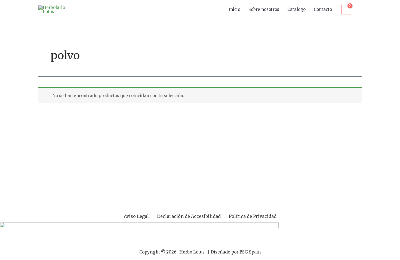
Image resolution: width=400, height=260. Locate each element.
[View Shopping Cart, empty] (346, 9)
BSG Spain (250, 252)
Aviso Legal (136, 216)
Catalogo (296, 9)
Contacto (323, 9)
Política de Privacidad (252, 216)
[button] (359, 9)
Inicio (234, 9)
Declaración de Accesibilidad (189, 216)
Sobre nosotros (263, 9)
